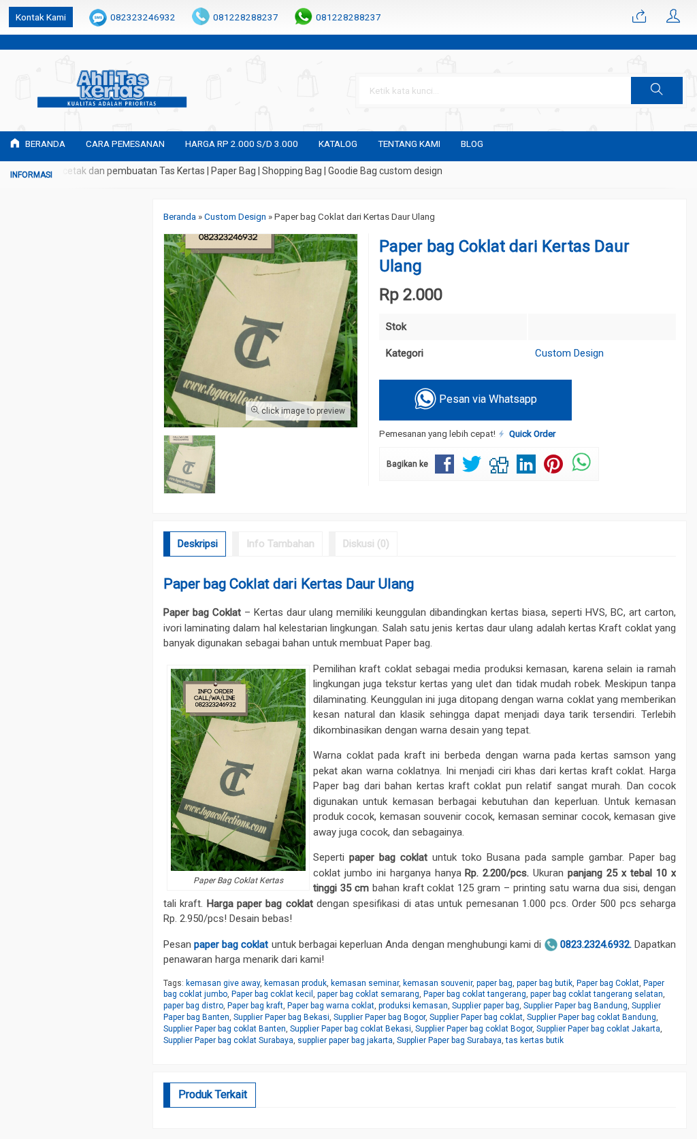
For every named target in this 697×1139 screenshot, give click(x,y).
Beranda (44, 143)
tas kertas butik (535, 1040)
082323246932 (143, 17)
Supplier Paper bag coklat (476, 1017)
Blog (472, 143)
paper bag (494, 983)
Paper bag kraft (255, 1005)
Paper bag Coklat (608, 983)
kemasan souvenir (437, 983)
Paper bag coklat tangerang (474, 994)
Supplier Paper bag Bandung (575, 1005)
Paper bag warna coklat (330, 1005)
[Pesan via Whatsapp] (639, 17)
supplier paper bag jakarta (345, 1040)
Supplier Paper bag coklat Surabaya (228, 1040)
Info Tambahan (280, 544)
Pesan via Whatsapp (486, 399)
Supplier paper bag (485, 1005)
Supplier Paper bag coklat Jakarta (598, 1029)
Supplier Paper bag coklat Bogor (473, 1029)
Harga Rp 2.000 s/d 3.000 (241, 143)
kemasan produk (295, 983)
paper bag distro (193, 1005)
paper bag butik (544, 983)
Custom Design (569, 353)
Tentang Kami (409, 143)
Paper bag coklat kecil (272, 994)
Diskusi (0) (366, 544)
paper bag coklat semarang (368, 994)
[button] (657, 90)
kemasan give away (223, 983)
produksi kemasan (413, 1005)
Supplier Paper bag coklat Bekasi (350, 1029)
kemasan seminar (365, 983)
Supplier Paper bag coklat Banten (224, 1029)
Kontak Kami (41, 17)
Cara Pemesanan (125, 143)
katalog (338, 143)
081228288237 (245, 17)
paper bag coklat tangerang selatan (596, 994)
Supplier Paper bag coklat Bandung (591, 1017)
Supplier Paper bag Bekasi (281, 1017)
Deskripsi (198, 544)
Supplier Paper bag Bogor (379, 1017)
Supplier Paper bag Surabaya (449, 1040)
